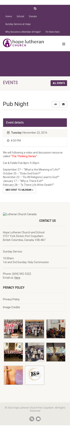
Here (17, 277)
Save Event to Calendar (18, 190)
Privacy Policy (11, 299)
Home (8, 16)
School (20, 16)
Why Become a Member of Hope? (23, 32)
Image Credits (11, 307)
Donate (33, 16)
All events (59, 83)
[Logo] (23, 43)
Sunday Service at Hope (18, 24)
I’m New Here (53, 32)
